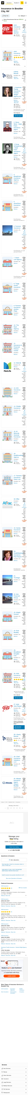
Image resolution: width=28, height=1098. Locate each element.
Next (22, 808)
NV (6, 802)
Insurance (16, 29)
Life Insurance (4, 988)
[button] (26, 3)
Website (15, 30)
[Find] (22, 2)
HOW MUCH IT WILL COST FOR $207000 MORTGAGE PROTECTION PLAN (12, 870)
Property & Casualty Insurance (13, 939)
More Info (16, 33)
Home (2, 802)
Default (23, 15)
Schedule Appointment (17, 727)
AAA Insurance (4, 886)
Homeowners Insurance (11, 892)
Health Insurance (21, 989)
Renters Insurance (10, 952)
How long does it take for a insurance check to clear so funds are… (13, 865)
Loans (20, 579)
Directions (16, 32)
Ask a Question (15, 860)
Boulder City (11, 802)
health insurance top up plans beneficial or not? (13, 875)
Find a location (24, 710)
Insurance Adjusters (12, 989)
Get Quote (19, 115)
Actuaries (21, 991)
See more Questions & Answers (14, 878)
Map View (6, 15)
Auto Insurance (21, 892)
